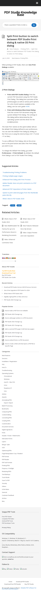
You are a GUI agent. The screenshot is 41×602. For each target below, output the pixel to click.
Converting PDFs (7, 418)
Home (10, 582)
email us (10, 559)
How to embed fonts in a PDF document (17, 340)
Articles (4, 394)
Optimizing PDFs (7, 450)
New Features (14, 49)
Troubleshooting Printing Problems (15, 172)
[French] (5, 258)
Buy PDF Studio (6, 275)
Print (13, 205)
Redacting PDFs (6, 471)
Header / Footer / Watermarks (11, 436)
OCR (3, 447)
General (4, 492)
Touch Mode (5, 477)
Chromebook (8, 376)
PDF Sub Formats (7, 462)
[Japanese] (11, 258)
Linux (5, 385)
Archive (4, 498)
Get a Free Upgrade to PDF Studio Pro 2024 (17, 290)
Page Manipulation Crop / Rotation (12, 453)
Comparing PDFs (7, 412)
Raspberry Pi (8, 388)
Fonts (3, 433)
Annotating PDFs (7, 400)
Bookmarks (5, 409)
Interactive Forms (7, 438)
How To (4, 367)
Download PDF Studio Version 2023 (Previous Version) (20, 287)
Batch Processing (7, 406)
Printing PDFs (25, 49)
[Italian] (9, 258)
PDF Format (5, 456)
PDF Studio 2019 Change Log (13, 336)
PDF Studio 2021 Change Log (13, 325)
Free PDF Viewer (7, 516)
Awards (4, 397)
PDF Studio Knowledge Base (20, 13)
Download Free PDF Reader (12, 584)
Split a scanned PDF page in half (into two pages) (19, 329)
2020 (19, 205)
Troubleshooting (7, 370)
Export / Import (8, 403)
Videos (4, 486)
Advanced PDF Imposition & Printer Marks (17, 189)
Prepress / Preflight (8, 468)
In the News (5, 489)
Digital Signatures (7, 430)
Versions (4, 358)
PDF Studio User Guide (9, 277)
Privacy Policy (6, 527)
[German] (7, 258)
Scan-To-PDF (6, 480)
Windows (7, 379)
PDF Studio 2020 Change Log (13, 333)
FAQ (3, 364)
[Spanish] (15, 258)
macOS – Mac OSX (9, 382)
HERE (28, 106)
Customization (6, 424)
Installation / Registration (9, 361)
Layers (4, 441)
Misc (3, 501)
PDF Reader (5, 459)
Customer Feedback (8, 495)
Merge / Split (6, 444)
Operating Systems (8, 373)
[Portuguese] (13, 258)
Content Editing (6, 415)
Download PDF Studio (22, 582)
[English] (3, 258)
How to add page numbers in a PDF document (18, 318)
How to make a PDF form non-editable (16, 310)
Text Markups (6, 474)
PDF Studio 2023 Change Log (12, 300)
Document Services (8, 427)
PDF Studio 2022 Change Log (13, 322)
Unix (5, 391)
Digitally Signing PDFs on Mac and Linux (15, 297)
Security (4, 483)
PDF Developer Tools (8, 523)
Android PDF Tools (7, 521)
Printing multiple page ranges (13, 176)
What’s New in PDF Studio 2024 (13, 293)
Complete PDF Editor (8, 519)
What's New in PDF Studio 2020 (13, 199)
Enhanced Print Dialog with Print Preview (17, 180)
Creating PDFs (6, 421)
